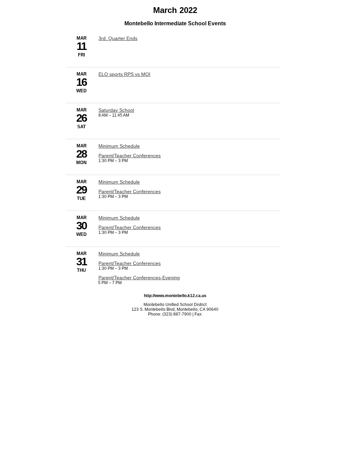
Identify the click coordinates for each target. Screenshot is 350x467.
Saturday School (116, 110)
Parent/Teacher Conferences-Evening (139, 277)
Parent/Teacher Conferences (129, 155)
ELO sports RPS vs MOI (124, 74)
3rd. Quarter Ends (117, 38)
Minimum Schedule (119, 146)
